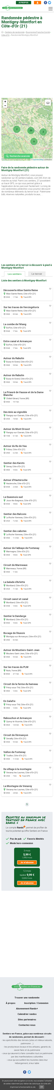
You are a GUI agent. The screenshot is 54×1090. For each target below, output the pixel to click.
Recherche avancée (20, 156)
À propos (23, 3)
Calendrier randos (27, 1014)
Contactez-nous (27, 1025)
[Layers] (48, 103)
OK (41, 1087)
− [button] (5, 105)
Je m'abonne (27, 862)
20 (31, 130)
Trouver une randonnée (27, 997)
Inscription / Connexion (36, 1003)
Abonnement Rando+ (27, 1008)
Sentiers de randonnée (14, 32)
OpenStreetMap (38, 159)
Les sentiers (14, 274)
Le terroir (37, 273)
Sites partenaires (27, 1019)
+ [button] (5, 101)
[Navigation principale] (50, 9)
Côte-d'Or (5, 35)
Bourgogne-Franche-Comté (38, 32)
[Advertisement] (27, 68)
